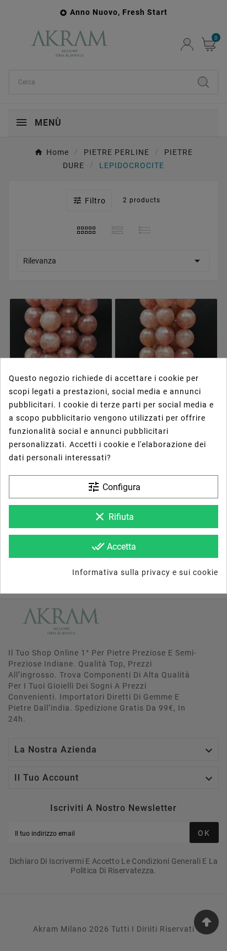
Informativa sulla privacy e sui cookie (145, 572)
